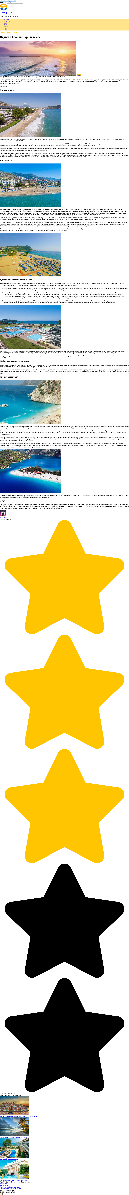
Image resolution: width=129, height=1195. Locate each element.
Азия (5, 25)
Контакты (3, 1184)
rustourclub (3, 517)
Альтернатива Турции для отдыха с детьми (14, 1137)
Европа (6, 23)
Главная (6, 20)
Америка (6, 26)
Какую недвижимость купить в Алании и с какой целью (18, 1116)
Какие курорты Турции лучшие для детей (13, 1180)
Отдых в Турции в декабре (9, 1159)
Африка (6, 28)
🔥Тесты (7, 21)
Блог (5, 29)
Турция (79, 75)
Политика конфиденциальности (10, 1187)
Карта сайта (4, 1185)
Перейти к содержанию (8, 1)
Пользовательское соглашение (10, 1189)
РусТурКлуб (6, 12)
